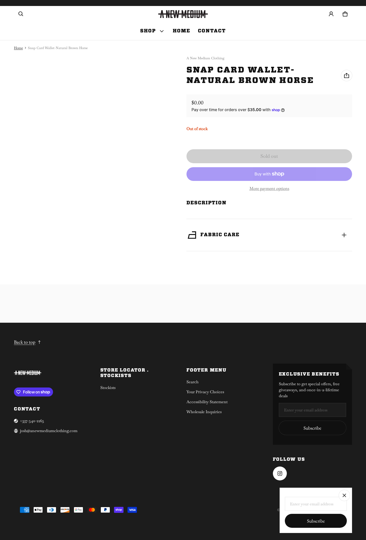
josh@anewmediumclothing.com (48, 430)
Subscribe (312, 428)
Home (181, 31)
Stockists (108, 387)
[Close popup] (344, 495)
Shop (148, 31)
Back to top (24, 342)
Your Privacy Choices (205, 391)
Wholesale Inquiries (204, 411)
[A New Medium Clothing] (183, 14)
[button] (21, 14)
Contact (212, 31)
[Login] (331, 14)
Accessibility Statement (207, 401)
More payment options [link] (269, 188)
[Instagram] (280, 473)
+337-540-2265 (32, 420)
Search (192, 382)
